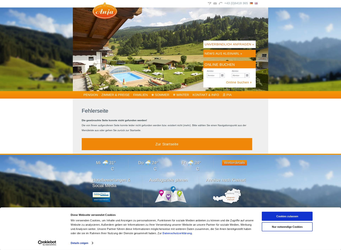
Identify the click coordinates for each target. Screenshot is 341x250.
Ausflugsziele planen (168, 180)
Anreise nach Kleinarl (226, 180)
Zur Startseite (166, 144)
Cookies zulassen (287, 216)
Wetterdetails (234, 163)
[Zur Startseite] (104, 17)
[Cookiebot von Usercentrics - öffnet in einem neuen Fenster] (47, 243)
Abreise (235, 71)
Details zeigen (79, 242)
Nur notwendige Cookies (287, 226)
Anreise (210, 71)
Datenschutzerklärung (177, 233)
